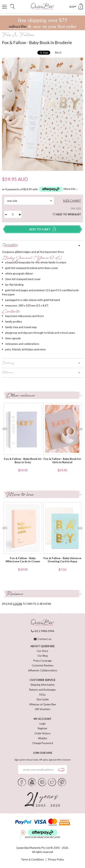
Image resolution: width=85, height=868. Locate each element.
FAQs (42, 694)
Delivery (8, 363)
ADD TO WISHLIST (68, 214)
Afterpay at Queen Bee (42, 704)
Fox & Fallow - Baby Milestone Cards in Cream (23, 560)
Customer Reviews (42, 665)
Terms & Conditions (32, 859)
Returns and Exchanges (42, 689)
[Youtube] (32, 782)
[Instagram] (42, 782)
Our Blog (42, 655)
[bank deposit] (64, 822)
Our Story (42, 650)
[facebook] (22, 782)
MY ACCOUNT (42, 718)
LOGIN (17, 603)
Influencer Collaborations (42, 670)
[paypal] (23, 822)
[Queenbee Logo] (42, 622)
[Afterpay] (42, 832)
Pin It (58, 52)
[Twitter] (52, 782)
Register (42, 728)
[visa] (39, 822)
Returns (8, 372)
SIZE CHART (72, 200)
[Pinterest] (62, 782)
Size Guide (43, 699)
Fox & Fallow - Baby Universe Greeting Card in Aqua (62, 560)
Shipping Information (42, 684)
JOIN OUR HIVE (42, 752)
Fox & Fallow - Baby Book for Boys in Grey (23, 460)
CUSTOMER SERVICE (42, 679)
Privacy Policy (56, 859)
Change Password (42, 743)
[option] (42, 114)
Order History (42, 733)
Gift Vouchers (42, 709)
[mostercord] (52, 822)
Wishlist (42, 738)
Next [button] (79, 114)
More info (70, 189)
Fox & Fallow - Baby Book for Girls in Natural (62, 460)
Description (10, 245)
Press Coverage (42, 660)
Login (43, 723)
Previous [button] (5, 114)
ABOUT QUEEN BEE (42, 646)
